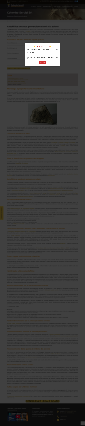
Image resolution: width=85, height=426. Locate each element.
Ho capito (42, 62)
